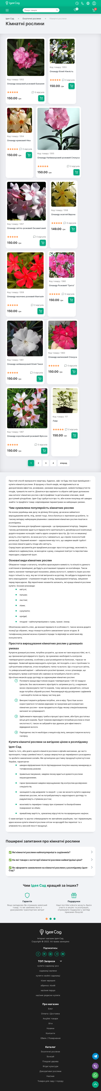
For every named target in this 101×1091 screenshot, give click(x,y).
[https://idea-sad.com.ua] (7, 10)
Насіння (50, 1076)
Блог (50, 1009)
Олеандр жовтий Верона (63, 214)
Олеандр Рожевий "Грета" (61, 285)
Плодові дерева (50, 1061)
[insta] (50, 954)
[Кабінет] (94, 3)
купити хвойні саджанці (48, 976)
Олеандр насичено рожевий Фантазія (25, 296)
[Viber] (44, 954)
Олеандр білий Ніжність (61, 71)
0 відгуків (39, 92)
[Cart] (41, 98)
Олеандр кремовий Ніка (19, 140)
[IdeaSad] (28, 3)
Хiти (50, 1023)
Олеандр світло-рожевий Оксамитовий (26, 228)
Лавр (55, 421)
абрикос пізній (48, 985)
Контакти (50, 1033)
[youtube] (63, 954)
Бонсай (50, 1056)
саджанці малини (48, 971)
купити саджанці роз (48, 966)
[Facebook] (38, 954)
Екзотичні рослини (50, 1051)
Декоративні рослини (50, 1071)
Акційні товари (50, 1018)
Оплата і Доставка (50, 1013)
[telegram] (56, 954)
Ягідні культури (50, 1066)
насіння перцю (48, 990)
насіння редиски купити (48, 995)
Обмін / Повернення (51, 1038)
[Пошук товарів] (57, 10)
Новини (50, 1028)
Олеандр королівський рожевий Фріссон (27, 436)
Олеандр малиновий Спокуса (62, 357)
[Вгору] (95, 1084)
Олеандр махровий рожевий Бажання (25, 84)
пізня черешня (48, 980)
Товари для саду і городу (50, 1081)
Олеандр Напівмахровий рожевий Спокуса (58, 158)
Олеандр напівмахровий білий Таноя (25, 364)
